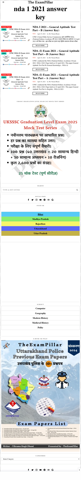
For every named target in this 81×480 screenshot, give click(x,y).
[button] (77, 189)
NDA (34, 34)
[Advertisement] (40, 258)
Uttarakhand (40, 228)
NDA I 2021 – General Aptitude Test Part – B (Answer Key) (54, 28)
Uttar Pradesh (40, 233)
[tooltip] (28, 199)
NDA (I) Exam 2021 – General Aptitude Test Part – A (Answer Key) (56, 76)
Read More (40, 45)
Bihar (40, 214)
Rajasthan (40, 223)
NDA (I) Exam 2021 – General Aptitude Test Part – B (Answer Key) (56, 52)
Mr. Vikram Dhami (54, 34)
